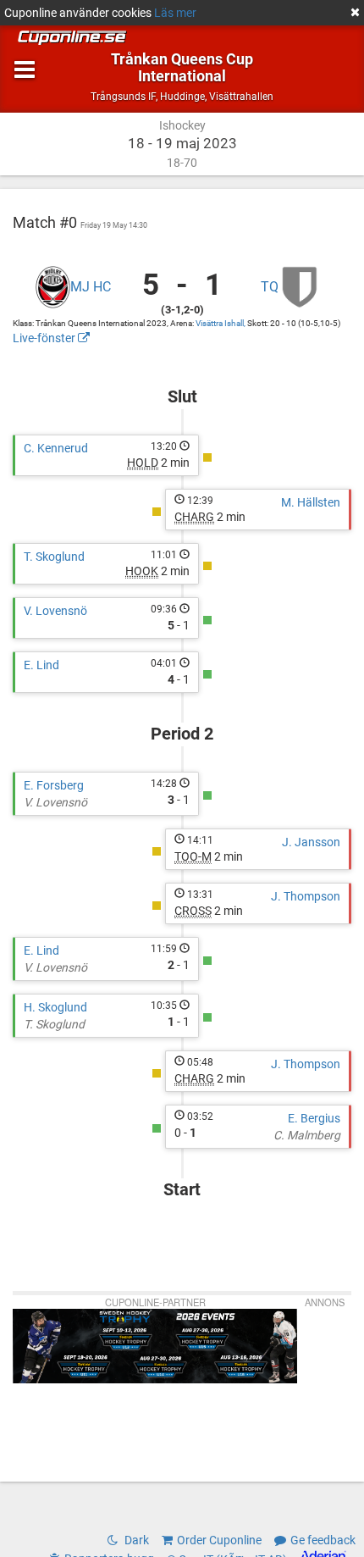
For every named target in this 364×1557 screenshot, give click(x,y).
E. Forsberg (54, 785)
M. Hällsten (310, 502)
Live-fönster (45, 338)
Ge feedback (323, 1540)
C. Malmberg (306, 1135)
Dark (135, 1540)
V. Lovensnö (55, 611)
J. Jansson (311, 842)
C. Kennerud (56, 448)
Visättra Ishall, (221, 323)
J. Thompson (305, 896)
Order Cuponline (219, 1540)
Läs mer (175, 12)
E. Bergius (314, 1118)
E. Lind (41, 665)
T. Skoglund (54, 556)
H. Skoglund (55, 1007)
